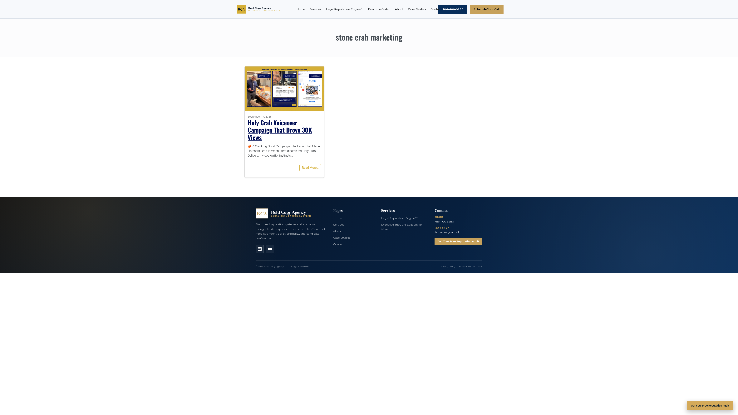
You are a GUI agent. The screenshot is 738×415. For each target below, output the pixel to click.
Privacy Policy (447, 266)
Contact (435, 9)
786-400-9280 (452, 9)
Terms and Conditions (470, 266)
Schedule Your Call (486, 9)
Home (301, 9)
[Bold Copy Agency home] (259, 9)
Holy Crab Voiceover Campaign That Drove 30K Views (280, 130)
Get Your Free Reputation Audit (458, 241)
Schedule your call (447, 232)
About (399, 9)
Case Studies (417, 9)
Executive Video (379, 9)
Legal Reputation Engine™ (344, 9)
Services (315, 9)
